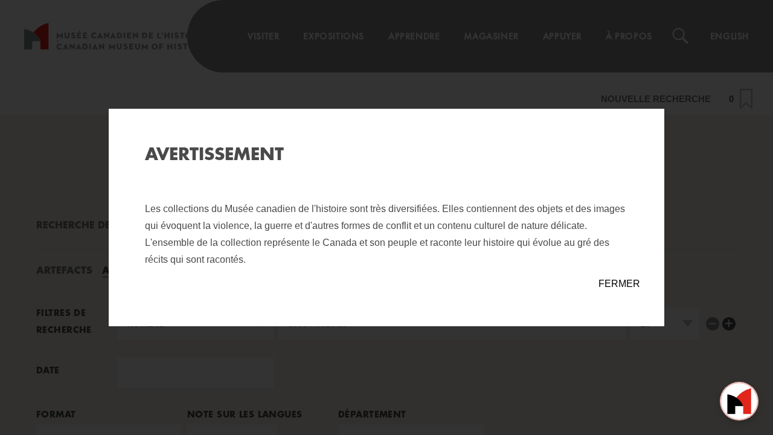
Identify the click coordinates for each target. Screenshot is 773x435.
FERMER (619, 284)
